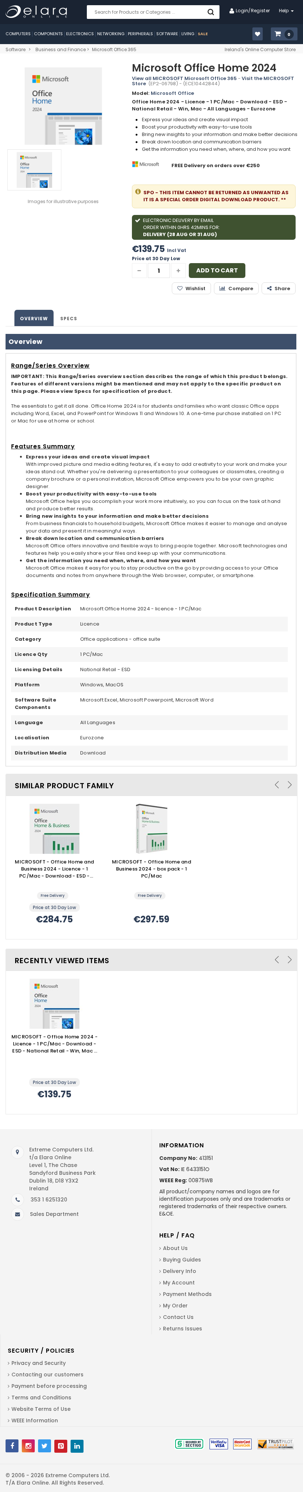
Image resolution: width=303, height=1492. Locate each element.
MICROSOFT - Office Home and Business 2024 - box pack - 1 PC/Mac (151, 869)
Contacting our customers (47, 1374)
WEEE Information (34, 1420)
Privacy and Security (38, 1363)
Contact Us (178, 1317)
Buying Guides (182, 1259)
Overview (34, 318)
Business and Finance (60, 49)
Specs (68, 318)
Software (15, 49)
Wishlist (195, 288)
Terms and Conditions (41, 1397)
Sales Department (54, 1214)
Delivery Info (179, 1271)
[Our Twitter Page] (44, 1445)
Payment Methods (187, 1294)
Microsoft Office (172, 93)
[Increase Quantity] (178, 270)
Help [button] (284, 10)
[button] (284, 34)
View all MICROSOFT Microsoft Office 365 (184, 78)
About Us (175, 1248)
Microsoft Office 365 (114, 49)
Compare (240, 288)
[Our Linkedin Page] (77, 1446)
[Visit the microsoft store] (146, 165)
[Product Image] (54, 828)
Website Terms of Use (41, 1409)
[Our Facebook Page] (12, 1445)
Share (282, 288)
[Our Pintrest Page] (60, 1446)
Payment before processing (49, 1386)
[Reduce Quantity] (139, 270)
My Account (179, 1282)
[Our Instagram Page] (28, 1445)
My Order (175, 1305)
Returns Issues (182, 1328)
